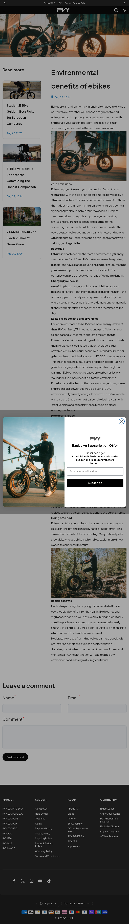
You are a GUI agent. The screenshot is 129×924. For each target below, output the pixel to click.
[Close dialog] (122, 421)
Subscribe (95, 482)
